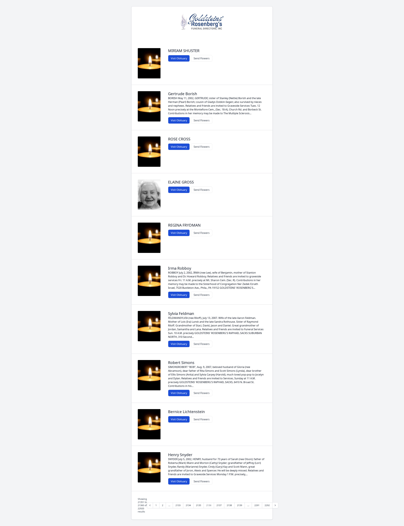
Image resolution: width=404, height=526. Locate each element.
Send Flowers (202, 58)
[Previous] (150, 505)
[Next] (275, 505)
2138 (229, 505)
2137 (219, 505)
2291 (256, 505)
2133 (178, 505)
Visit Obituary (179, 58)
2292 (267, 505)
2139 (239, 505)
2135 (198, 505)
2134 (188, 505)
